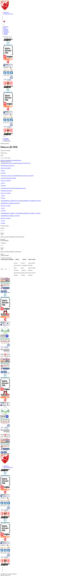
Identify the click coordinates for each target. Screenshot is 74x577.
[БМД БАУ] (7, 281)
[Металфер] (7, 285)
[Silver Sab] (7, 330)
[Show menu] (4, 24)
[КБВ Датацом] (38, 73)
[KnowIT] (7, 336)
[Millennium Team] (38, 44)
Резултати (5, 29)
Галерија (5, 33)
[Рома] (7, 288)
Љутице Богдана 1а (8, 13)
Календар (5, 30)
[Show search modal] (5, 136)
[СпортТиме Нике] (38, 59)
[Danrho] (7, 313)
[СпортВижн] (7, 354)
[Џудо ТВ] (38, 40)
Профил (5, 160)
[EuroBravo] (38, 63)
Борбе (16, 160)
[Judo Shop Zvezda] (4, 136)
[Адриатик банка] (38, 66)
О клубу (5, 34)
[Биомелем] (7, 339)
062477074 (6, 12)
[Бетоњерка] (7, 278)
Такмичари (6, 31)
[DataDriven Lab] (38, 51)
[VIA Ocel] (38, 78)
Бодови (19, 160)
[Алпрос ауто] (7, 357)
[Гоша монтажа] (7, 291)
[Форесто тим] (7, 283)
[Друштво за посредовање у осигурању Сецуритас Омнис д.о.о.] (7, 350)
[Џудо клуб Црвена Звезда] (5, 10)
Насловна (5, 26)
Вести (4, 28)
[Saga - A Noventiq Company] (7, 342)
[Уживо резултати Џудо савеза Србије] (38, 83)
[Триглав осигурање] (38, 56)
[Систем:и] (38, 67)
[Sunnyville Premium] (38, 69)
